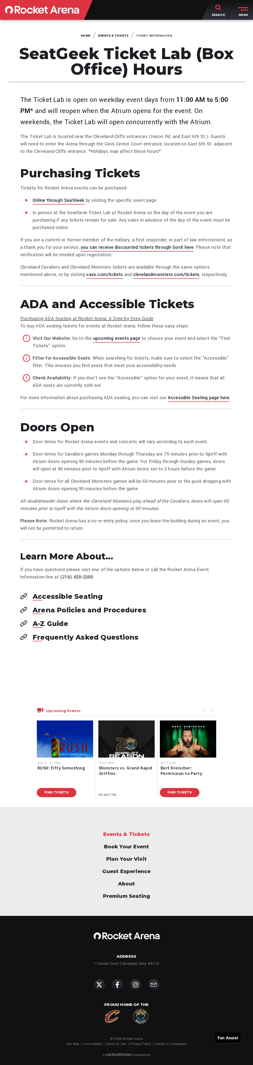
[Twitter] (99, 984)
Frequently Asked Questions (85, 637)
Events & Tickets (113, 35)
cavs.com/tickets (104, 274)
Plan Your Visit (126, 859)
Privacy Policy (140, 1044)
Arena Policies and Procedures (89, 610)
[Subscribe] (153, 984)
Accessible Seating (68, 597)
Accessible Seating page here (199, 397)
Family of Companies (171, 1044)
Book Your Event (126, 846)
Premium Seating (126, 896)
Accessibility (93, 1044)
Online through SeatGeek (58, 200)
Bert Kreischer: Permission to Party (181, 770)
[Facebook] (117, 984)
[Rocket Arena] (42, 10)
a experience (126, 1054)
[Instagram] (135, 984)
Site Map (73, 1044)
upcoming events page (116, 338)
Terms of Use (116, 1044)
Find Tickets (56, 792)
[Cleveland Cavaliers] (112, 1016)
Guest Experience (126, 871)
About (126, 883)
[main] (126, 413)
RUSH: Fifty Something (61, 768)
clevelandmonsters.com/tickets (166, 274)
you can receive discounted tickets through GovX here (137, 247)
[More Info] (65, 748)
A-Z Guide (50, 624)
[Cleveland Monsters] (140, 1016)
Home (85, 35)
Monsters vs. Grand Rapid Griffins (125, 770)
